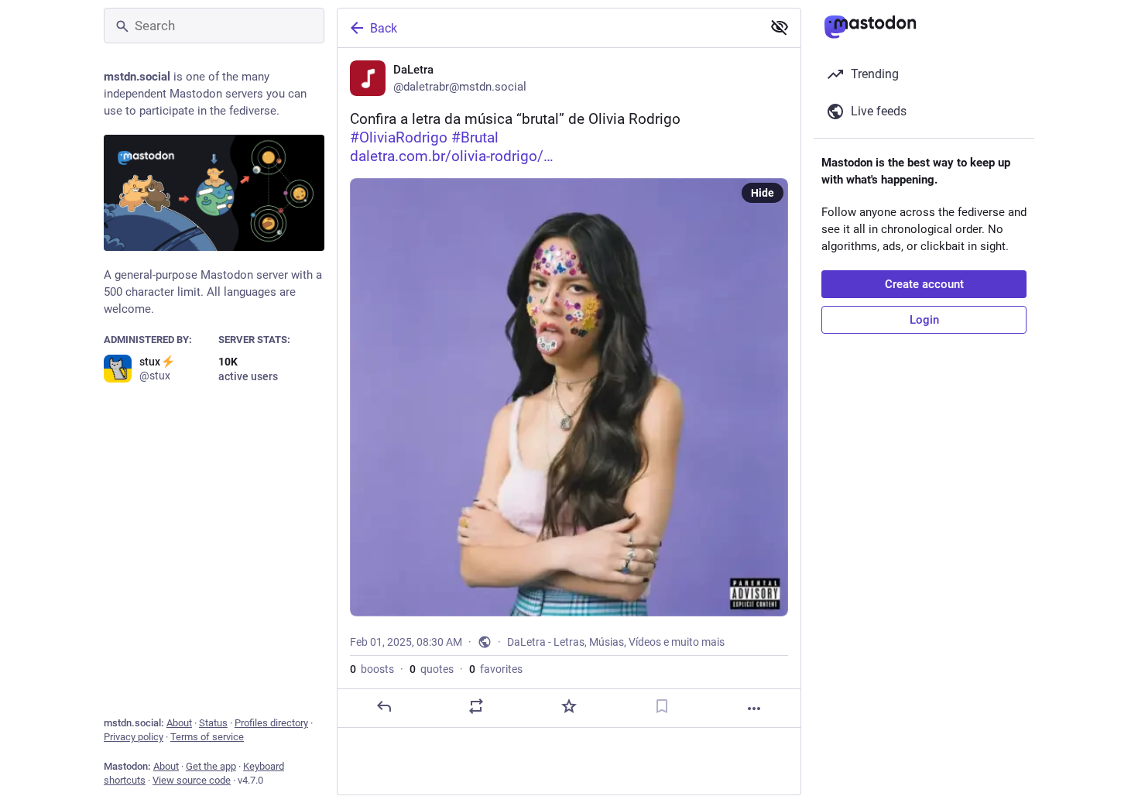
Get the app (211, 766)
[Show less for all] (779, 27)
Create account (924, 284)
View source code (192, 780)
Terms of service (207, 737)
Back (383, 28)
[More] (754, 708)
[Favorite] (569, 706)
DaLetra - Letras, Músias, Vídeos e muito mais (616, 642)
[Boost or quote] (476, 706)
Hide (762, 193)
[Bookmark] (662, 706)
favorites (496, 669)
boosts (372, 669)
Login (924, 320)
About (179, 723)
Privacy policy (133, 737)
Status (213, 723)
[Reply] (384, 706)
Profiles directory (271, 723)
